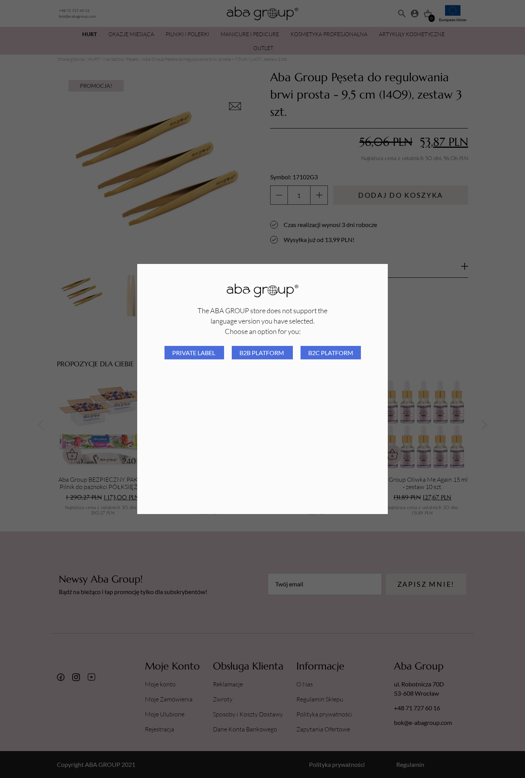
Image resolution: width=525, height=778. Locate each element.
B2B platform (262, 352)
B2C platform (330, 352)
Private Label (194, 352)
